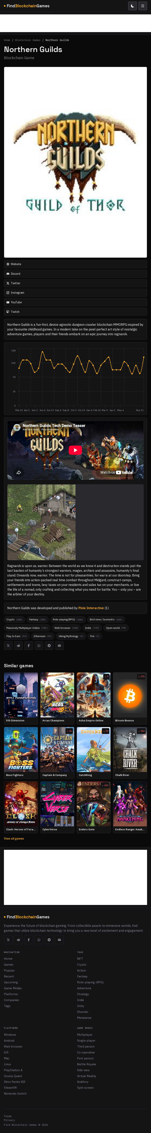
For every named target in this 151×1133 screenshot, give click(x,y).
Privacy (9, 1120)
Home (7, 40)
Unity (80, 1006)
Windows (10, 1034)
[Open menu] (142, 6)
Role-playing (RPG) (90, 982)
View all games (14, 838)
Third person (86, 1046)
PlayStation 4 (13, 1070)
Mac (6, 1058)
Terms (8, 1116)
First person (85, 1058)
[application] (75, 380)
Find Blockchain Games (20, 1125)
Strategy (83, 994)
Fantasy (82, 976)
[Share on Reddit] (18, 645)
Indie (80, 1000)
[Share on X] (8, 645)
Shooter (82, 1012)
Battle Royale (86, 1064)
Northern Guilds (57, 40)
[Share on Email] (59, 645)
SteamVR (10, 1087)
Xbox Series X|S (14, 1082)
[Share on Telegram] (49, 645)
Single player (86, 1040)
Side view (83, 1070)
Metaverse (84, 1018)
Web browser (13, 1046)
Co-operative (86, 1052)
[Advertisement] (75, 23)
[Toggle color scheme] (132, 6)
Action (81, 970)
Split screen (85, 1087)
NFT (80, 958)
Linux (7, 1064)
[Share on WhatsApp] (39, 645)
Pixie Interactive (91, 608)
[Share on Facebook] (29, 645)
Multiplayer (85, 1034)
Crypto (81, 964)
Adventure (84, 988)
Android (9, 1040)
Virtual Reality (86, 1076)
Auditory (82, 1082)
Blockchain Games (28, 40)
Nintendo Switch (15, 1093)
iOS (6, 1052)
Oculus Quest (13, 1076)
